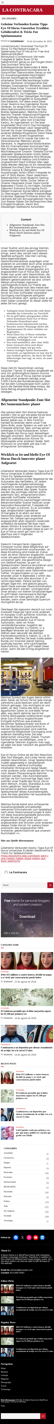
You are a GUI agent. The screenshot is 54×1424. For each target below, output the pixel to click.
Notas (3, 1406)
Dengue (7, 1163)
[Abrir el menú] (2, 2)
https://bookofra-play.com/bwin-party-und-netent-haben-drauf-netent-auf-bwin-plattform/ (25, 858)
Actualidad (8, 1153)
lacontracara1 (8, 981)
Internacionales (10, 1182)
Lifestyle (4, 1375)
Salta (6, 1206)
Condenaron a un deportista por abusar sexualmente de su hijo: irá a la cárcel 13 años (26, 1049)
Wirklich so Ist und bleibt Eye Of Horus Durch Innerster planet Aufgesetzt (26, 233)
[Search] (50, 885)
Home (3, 1368)
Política (7, 1201)
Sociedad (4, 972)
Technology (5, 1389)
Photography (6, 1382)
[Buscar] (43, 1416)
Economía (5, 1008)
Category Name (10, 945)
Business (4, 1372)
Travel (3, 1386)
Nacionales (6, 1044)
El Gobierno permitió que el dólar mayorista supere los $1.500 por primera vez (26, 1012)
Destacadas (8, 1172)
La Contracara (22, 10)
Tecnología (8, 1220)
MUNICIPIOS (10, 1187)
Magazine (5, 1379)
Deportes (7, 1167)
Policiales (8, 1196)
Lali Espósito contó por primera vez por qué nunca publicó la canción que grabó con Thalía (33, 1133)
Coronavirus (9, 1158)
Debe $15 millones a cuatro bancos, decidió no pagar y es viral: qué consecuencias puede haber (26, 976)
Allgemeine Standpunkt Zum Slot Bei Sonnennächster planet (26, 226)
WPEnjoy (22, 1402)
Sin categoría (9, 19)
